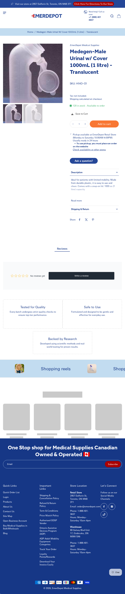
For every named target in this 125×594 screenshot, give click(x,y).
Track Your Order (48, 549)
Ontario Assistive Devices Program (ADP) (48, 530)
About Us (7, 506)
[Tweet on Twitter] (86, 219)
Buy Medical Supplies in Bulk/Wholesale (15, 527)
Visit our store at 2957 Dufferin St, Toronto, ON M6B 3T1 (43, 3)
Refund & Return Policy (48, 504)
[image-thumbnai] (12, 113)
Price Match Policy (49, 515)
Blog (5, 533)
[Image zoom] (32, 73)
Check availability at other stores (89, 149)
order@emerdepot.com (88, 506)
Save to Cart (81, 113)
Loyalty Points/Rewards (47, 555)
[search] (112, 16)
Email (9, 464)
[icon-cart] (118, 16)
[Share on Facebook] (79, 219)
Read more (76, 200)
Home (30, 31)
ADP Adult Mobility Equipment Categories (49, 541)
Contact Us (8, 511)
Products (7, 501)
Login (6, 497)
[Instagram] (112, 506)
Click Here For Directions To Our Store (93, 3)
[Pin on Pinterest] (93, 219)
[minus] (73, 124)
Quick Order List (11, 492)
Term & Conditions (49, 510)
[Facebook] (104, 506)
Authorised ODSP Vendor (48, 521)
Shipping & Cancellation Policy (49, 497)
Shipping (74, 99)
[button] (104, 124)
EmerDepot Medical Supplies (84, 45)
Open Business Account (15, 520)
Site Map (7, 516)
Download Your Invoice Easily (47, 563)
